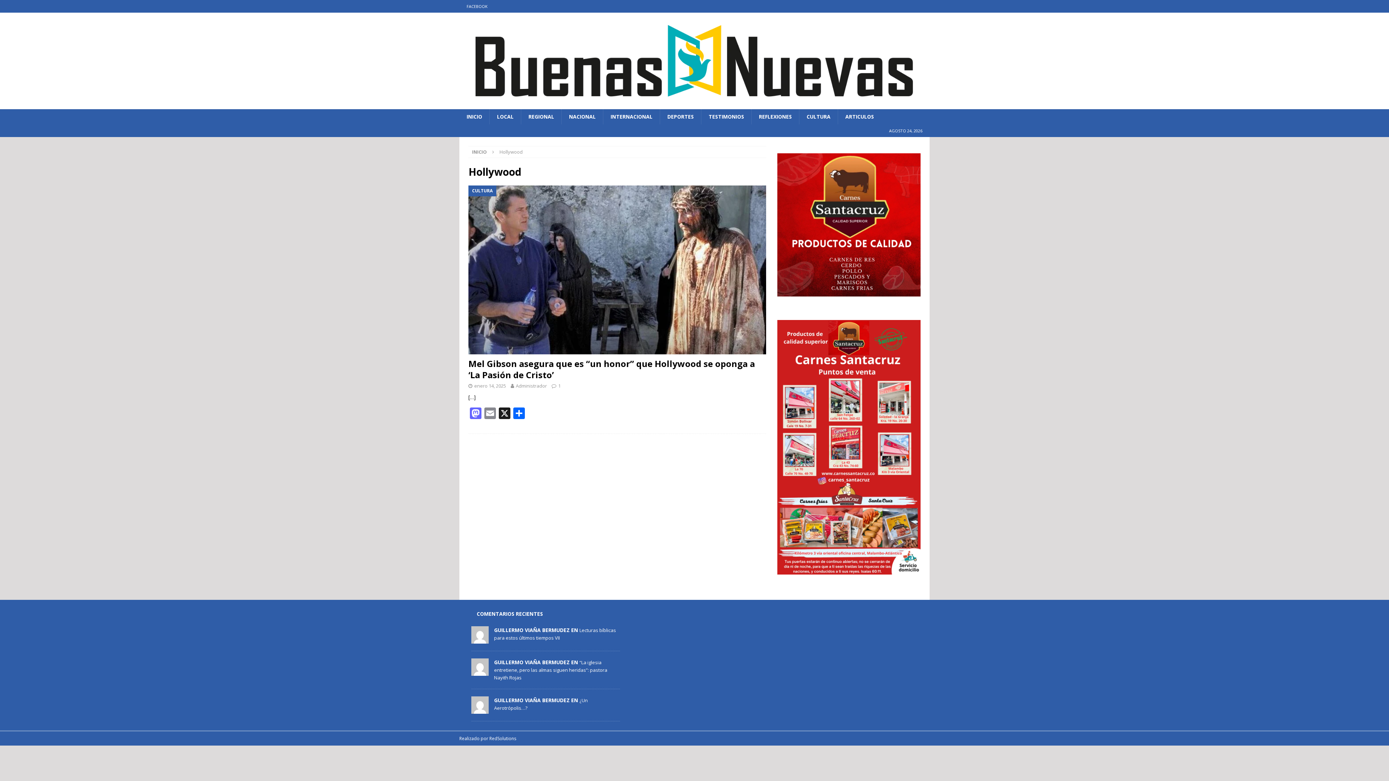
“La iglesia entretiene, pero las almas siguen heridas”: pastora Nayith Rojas (550, 670)
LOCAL (505, 116)
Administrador (531, 386)
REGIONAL (541, 116)
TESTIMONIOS (726, 116)
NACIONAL (582, 116)
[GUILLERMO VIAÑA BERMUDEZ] (480, 639)
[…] (472, 397)
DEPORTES (680, 116)
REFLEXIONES (775, 116)
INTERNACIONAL (632, 116)
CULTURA (819, 116)
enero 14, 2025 (490, 386)
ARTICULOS (859, 116)
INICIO (474, 116)
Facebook (477, 6)
